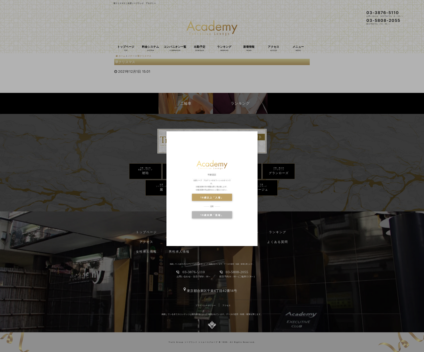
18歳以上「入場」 (211, 197)
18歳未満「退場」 (211, 215)
